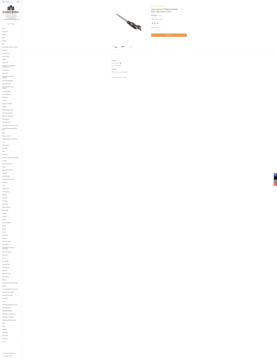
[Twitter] (155, 23)
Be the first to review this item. (158, 6)
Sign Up (8, 1)
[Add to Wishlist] (182, 9)
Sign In (3, 1)
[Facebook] (152, 23)
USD (18, 1)
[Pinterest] (158, 23)
